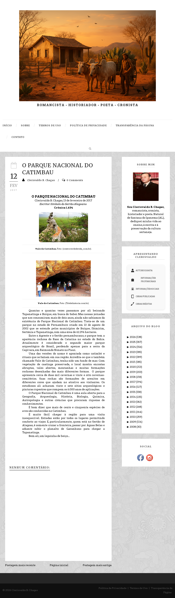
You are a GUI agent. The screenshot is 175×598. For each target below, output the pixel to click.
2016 (133, 386)
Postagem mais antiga (97, 565)
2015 (133, 392)
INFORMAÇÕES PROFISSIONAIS (148, 280)
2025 (133, 342)
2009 (133, 421)
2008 (133, 426)
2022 (133, 357)
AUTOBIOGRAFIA (144, 270)
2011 (133, 412)
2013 (133, 401)
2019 (133, 372)
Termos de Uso (139, 588)
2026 (133, 337)
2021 (133, 362)
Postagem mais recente (20, 565)
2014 (133, 396)
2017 (133, 381)
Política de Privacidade (112, 588)
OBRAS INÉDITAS (144, 304)
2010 (133, 416)
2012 (133, 406)
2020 (133, 366)
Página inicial (59, 565)
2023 (133, 352)
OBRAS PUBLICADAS (145, 296)
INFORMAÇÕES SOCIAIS (147, 289)
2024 (133, 346)
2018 (133, 377)
